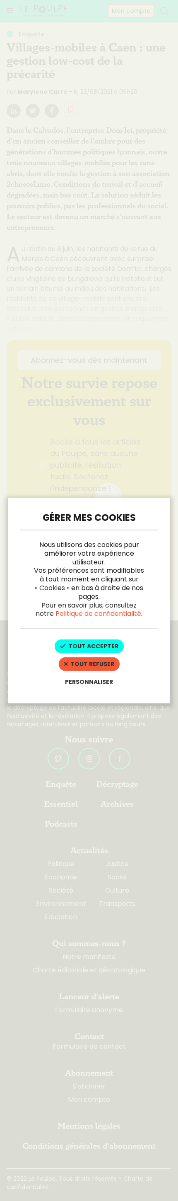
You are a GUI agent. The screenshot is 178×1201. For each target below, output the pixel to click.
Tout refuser (91, 664)
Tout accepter (92, 646)
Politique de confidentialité (98, 613)
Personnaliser (89, 681)
